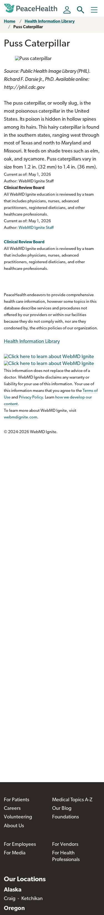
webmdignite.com (20, 417)
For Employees (20, 844)
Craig (10, 898)
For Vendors (65, 844)
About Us (14, 826)
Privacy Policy (31, 398)
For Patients (16, 800)
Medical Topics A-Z (72, 800)
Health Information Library (50, 22)
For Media (15, 853)
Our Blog (62, 808)
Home (9, 22)
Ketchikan (32, 898)
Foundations (65, 817)
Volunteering (18, 817)
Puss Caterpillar (28, 27)
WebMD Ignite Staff (36, 228)
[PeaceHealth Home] (31, 8)
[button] (80, 10)
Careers (12, 808)
